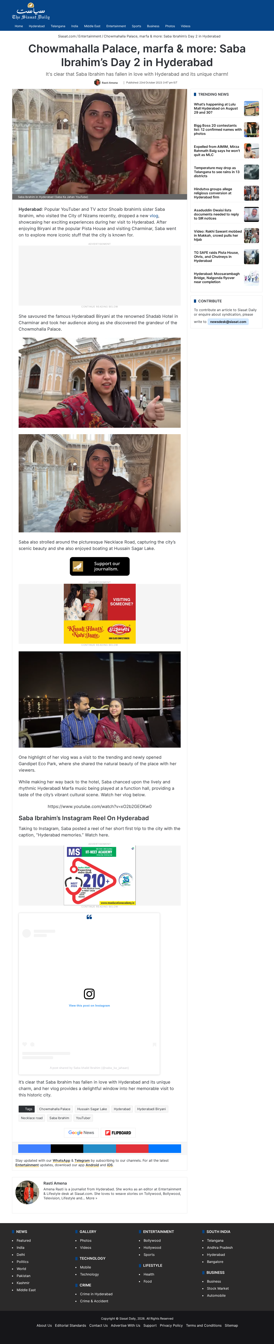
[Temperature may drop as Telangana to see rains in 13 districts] (251, 172)
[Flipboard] (118, 1133)
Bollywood (152, 1240)
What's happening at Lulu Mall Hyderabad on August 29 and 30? (216, 108)
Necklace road (32, 1118)
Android (92, 1165)
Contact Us (98, 1325)
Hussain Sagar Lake (92, 1109)
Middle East (92, 26)
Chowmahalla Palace (54, 1109)
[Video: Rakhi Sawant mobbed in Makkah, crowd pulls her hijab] (251, 235)
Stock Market (218, 1288)
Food (148, 1281)
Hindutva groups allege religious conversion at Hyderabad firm (213, 193)
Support (150, 1325)
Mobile (85, 1267)
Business (153, 26)
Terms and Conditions (204, 1325)
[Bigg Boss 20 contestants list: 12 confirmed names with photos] (251, 129)
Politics (22, 1261)
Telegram (82, 1160)
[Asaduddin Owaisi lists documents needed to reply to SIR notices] (251, 214)
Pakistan (23, 1276)
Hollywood (152, 1247)
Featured (24, 1240)
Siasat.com (66, 36)
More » (91, 1198)
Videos (185, 26)
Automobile (216, 1295)
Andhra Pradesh (220, 1247)
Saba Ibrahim (59, 1118)
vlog (154, 215)
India (74, 26)
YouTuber (83, 1118)
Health (149, 1274)
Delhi (21, 1254)
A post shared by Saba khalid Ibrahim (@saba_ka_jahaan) (89, 1067)
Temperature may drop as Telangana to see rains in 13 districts (217, 172)
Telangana (58, 26)
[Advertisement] (100, 275)
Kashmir (23, 1283)
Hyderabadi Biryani (151, 1109)
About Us (44, 1325)
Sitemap (231, 1325)
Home (19, 26)
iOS (110, 1165)
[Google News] (81, 1133)
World (21, 1269)
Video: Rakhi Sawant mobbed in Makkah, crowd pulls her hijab (218, 235)
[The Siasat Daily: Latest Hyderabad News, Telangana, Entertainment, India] (31, 11)
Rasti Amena (110, 82)
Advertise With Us (125, 1325)
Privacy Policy (171, 1325)
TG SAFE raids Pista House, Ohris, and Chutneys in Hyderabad (216, 256)
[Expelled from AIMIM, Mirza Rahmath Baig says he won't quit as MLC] (251, 150)
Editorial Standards (70, 1325)
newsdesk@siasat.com (228, 322)
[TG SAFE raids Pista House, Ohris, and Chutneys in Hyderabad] (251, 256)
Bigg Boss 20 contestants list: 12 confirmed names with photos (218, 129)
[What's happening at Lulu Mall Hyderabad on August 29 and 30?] (251, 108)
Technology (89, 1274)
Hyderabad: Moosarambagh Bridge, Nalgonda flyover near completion (217, 278)
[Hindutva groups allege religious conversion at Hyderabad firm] (251, 193)
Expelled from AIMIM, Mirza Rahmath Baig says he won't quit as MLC (217, 150)
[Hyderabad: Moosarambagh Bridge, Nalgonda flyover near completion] (251, 277)
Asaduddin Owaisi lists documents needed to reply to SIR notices (216, 214)
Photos (170, 26)
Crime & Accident (94, 1301)
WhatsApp (61, 1160)
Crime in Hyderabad (96, 1294)
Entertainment (116, 26)
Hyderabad (37, 26)
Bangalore (215, 1261)
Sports (136, 26)
